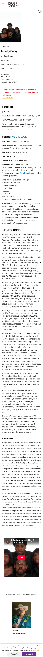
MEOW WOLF (20, 136)
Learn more (36, 650)
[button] (3, 4)
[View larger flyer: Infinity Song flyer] (10, 27)
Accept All (29, 654)
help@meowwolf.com (29, 145)
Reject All (14, 654)
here (10, 129)
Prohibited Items (26, 173)
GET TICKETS (8, 98)
